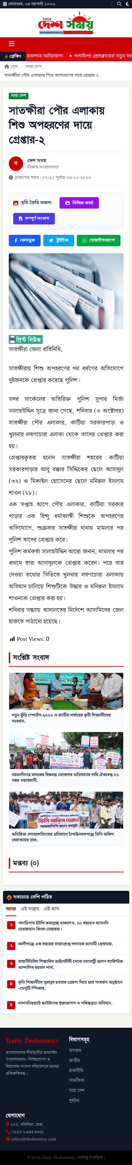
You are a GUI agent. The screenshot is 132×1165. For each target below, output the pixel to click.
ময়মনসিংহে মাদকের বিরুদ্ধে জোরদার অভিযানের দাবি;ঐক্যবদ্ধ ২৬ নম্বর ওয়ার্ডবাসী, (65, 777)
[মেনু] (11, 44)
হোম (14, 67)
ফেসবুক (27, 240)
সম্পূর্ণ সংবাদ (37, 218)
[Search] (119, 4)
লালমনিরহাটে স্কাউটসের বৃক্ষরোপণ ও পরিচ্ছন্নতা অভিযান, (65, 1003)
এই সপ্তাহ (30, 909)
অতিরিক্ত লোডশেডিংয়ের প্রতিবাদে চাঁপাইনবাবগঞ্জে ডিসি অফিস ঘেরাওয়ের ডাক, (63, 837)
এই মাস (51, 909)
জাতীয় (74, 1060)
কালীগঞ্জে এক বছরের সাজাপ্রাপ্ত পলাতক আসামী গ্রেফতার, (65, 944)
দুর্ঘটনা (74, 1100)
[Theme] (127, 4)
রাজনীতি (76, 1071)
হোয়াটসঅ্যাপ (102, 240)
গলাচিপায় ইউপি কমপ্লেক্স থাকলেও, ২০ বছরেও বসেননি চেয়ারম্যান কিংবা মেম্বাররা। (63, 926)
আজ (11, 909)
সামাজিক (76, 1080)
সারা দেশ (34, 67)
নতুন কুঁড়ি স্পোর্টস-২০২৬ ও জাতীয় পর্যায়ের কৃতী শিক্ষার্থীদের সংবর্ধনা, (61, 718)
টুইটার (62, 240)
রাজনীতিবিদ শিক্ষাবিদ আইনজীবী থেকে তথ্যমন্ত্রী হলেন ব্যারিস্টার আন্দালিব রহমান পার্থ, (70, 965)
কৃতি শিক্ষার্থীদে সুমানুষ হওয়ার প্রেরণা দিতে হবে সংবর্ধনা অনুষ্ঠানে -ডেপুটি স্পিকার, (70, 985)
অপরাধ (75, 1050)
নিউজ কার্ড (82, 203)
